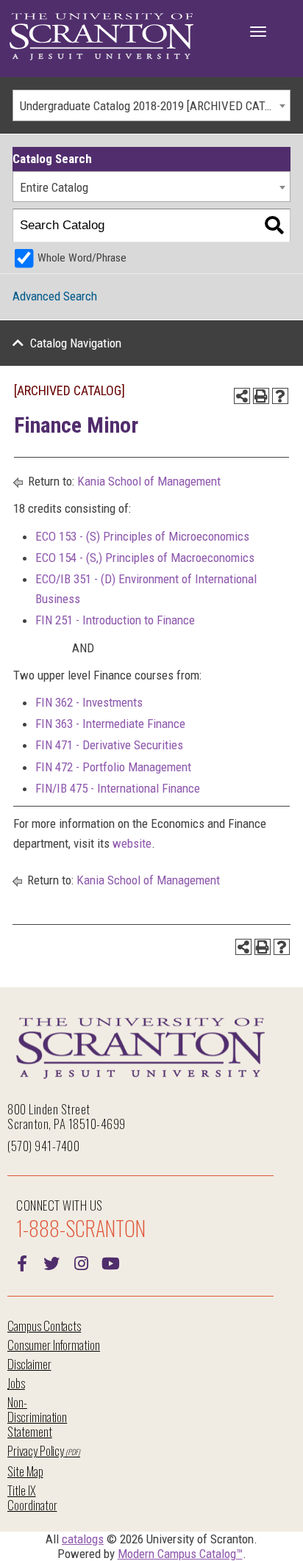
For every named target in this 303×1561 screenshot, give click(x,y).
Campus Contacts (44, 1325)
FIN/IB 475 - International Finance (117, 788)
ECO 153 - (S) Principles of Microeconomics (142, 536)
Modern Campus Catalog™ (180, 1553)
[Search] (273, 226)
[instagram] (81, 1262)
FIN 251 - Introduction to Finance (115, 620)
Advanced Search (55, 296)
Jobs (16, 1383)
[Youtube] (110, 1262)
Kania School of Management (149, 481)
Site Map (25, 1471)
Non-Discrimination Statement (37, 1417)
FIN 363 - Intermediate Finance (110, 723)
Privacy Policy (35, 1450)
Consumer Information (53, 1344)
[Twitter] (51, 1262)
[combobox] (151, 105)
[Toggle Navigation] (258, 31)
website (132, 843)
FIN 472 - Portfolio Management (113, 767)
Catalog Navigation (75, 343)
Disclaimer (29, 1364)
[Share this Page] (242, 396)
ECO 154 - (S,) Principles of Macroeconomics (144, 557)
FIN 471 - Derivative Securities (109, 745)
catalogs (83, 1539)
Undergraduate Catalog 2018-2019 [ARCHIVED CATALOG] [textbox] (155, 105)
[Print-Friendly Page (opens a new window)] (261, 396)
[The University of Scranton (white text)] (101, 37)
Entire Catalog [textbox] (54, 187)
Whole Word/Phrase (82, 257)
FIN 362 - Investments (89, 702)
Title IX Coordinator (32, 1497)
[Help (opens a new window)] (280, 396)
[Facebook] (22, 1262)
